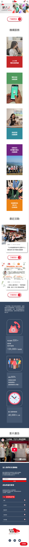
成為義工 (5, 505)
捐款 (4, 500)
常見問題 (5, 519)
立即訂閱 (14, 481)
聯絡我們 (5, 510)
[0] (24, 1)
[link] (14, 1)
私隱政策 (5, 514)
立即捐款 (23, 543)
